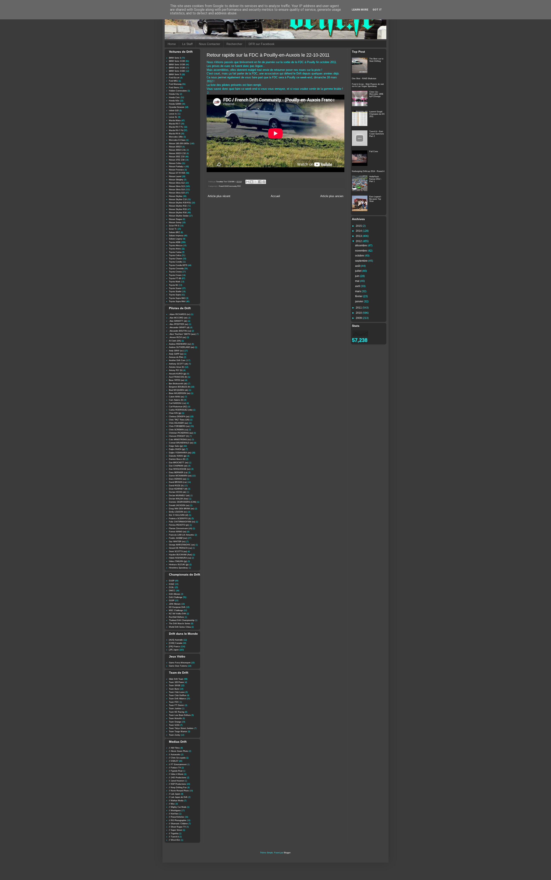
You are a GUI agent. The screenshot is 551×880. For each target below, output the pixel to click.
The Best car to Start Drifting (376, 60)
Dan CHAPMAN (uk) (178, 466)
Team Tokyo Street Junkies (181, 728)
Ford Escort (174, 78)
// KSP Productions (177, 784)
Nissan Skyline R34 (178, 213)
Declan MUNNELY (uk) (179, 495)
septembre (361, 260)
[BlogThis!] (251, 182)
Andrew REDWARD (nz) (180, 344)
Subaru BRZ (174, 232)
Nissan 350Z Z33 (176, 157)
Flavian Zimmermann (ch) (180, 528)
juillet (358, 270)
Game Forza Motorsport (179, 663)
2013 (359, 236)
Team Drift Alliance (177, 699)
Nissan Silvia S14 (177, 189)
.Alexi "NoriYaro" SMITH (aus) (182, 334)
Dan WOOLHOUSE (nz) (179, 469)
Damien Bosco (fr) (177, 459)
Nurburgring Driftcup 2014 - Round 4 (368, 171)
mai (357, 281)
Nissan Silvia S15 (177, 193)
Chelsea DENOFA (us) (179, 416)
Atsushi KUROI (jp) (177, 374)
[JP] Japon (174, 650)
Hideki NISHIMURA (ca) (180, 558)
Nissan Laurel (175, 176)
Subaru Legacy (175, 239)
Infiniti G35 (174, 111)
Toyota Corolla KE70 (178, 265)
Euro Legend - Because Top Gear (375, 199)
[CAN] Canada (175, 643)
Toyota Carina (175, 252)
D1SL (171, 587)
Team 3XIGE (174, 685)
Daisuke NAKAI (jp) (177, 456)
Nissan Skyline (175, 196)
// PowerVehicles (176, 817)
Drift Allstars (174, 594)
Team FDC (174, 702)
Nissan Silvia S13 (177, 186)
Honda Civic (174, 97)
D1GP (171, 581)
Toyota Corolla (175, 262)
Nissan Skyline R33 (178, 209)
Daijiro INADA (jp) (177, 449)
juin (357, 276)
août (358, 265)
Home (172, 44)
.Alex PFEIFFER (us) (178, 324)
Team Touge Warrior (178, 731)
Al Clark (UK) (175, 341)
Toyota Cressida (176, 268)
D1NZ (171, 584)
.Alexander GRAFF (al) (179, 327)
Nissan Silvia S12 (177, 183)
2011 (359, 307)
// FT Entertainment (178, 764)
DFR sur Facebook (261, 44)
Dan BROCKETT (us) (178, 463)
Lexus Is (173, 114)
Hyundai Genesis (176, 107)
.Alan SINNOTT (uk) (178, 321)
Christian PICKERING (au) (181, 433)
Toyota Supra (175, 295)
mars (358, 291)
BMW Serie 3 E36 (177, 64)
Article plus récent (219, 196)
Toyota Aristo (175, 249)
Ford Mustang (175, 84)
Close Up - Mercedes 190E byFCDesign (376, 94)
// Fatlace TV (175, 768)
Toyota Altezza (175, 245)
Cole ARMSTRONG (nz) (180, 439)
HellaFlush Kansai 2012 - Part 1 (375, 179)
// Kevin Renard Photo (179, 791)
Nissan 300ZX (175, 147)
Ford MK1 (173, 81)
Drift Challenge (175, 597)
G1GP (171, 600)
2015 (359, 225)
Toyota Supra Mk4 (177, 301)
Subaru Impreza (176, 236)
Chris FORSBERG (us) (179, 426)
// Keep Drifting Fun (178, 787)
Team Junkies (175, 708)
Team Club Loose (177, 692)
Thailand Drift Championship (181, 620)
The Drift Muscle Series (179, 623)
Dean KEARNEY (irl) (178, 489)
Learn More (360, 9)
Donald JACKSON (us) (179, 505)
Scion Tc (173, 229)
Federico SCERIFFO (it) (180, 518)
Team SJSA (174, 725)
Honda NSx (174, 101)
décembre (361, 245)
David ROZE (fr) (176, 486)
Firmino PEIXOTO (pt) (179, 525)
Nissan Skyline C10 (178, 199)
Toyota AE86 (174, 242)
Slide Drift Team (176, 679)
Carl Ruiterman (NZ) (178, 407)
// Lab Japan (174, 794)
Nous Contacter (209, 44)
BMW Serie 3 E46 (177, 68)
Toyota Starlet (175, 291)
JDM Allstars (175, 604)
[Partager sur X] (256, 182)
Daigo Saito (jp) (176, 446)
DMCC (172, 591)
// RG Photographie (177, 820)
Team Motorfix (175, 718)
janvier (359, 301)
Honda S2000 (175, 104)
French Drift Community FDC (230, 186)
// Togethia (173, 833)
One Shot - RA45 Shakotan (364, 78)
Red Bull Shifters (176, 617)
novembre (361, 250)
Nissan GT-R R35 (177, 173)
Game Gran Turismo (178, 666)
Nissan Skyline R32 (178, 206)
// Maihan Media (176, 801)
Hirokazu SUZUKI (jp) (179, 565)
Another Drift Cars (177, 360)
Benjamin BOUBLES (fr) (179, 387)
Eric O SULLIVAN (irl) (178, 515)
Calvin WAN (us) (176, 397)
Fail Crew (373, 151)
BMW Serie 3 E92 (177, 71)
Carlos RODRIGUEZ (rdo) (180, 410)
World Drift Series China (180, 627)
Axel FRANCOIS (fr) (178, 377)
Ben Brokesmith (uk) (178, 384)
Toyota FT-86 (175, 278)
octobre (360, 255)
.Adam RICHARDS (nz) (179, 314)
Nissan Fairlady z (177, 166)
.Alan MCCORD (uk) (178, 318)
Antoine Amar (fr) (176, 367)
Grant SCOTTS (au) (178, 551)
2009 (359, 318)
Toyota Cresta (175, 272)
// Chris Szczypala (177, 758)
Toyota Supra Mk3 (177, 298)
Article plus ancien (331, 196)
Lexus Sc (173, 117)
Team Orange (175, 722)
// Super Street (175, 830)
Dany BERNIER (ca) (178, 472)
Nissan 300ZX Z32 (177, 153)
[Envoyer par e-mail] (247, 182)
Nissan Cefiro (175, 163)
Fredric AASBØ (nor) (178, 538)
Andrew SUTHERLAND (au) (181, 347)
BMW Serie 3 (175, 58)
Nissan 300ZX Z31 (177, 150)
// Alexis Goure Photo (178, 751)
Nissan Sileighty (176, 180)
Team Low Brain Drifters (180, 715)
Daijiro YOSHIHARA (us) (180, 453)
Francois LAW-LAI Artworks (181, 535)
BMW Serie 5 (175, 74)
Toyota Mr (173, 285)
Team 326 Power (176, 682)
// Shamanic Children (178, 824)
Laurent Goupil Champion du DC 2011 (377, 114)
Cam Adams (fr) (176, 400)
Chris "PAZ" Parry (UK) (179, 420)
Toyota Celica (175, 255)
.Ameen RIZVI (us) (177, 337)
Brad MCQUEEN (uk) (178, 390)
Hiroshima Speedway (178, 568)
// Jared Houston (176, 781)
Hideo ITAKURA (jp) (178, 561)
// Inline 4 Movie (176, 774)
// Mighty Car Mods (177, 807)
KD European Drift (177, 607)
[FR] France (174, 646)
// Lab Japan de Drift (178, 797)
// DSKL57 (173, 761)
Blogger (287, 853)
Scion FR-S (174, 226)
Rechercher (234, 44)
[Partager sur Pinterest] (264, 182)
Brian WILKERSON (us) (179, 393)
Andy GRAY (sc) (176, 351)
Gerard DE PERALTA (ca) (180, 548)
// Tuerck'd (174, 837)
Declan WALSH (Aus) (178, 499)
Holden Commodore (178, 91)
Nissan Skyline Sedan (179, 216)
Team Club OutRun (177, 695)
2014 (359, 230)
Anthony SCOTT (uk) (178, 364)
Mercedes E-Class (177, 140)
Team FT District (176, 705)
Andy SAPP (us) (176, 354)
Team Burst (174, 689)
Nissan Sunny (175, 222)
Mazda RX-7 (174, 124)
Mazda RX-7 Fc (176, 127)
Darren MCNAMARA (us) (180, 476)
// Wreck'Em (174, 840)
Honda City (174, 94)
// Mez (172, 804)
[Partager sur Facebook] (260, 182)
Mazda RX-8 (174, 134)
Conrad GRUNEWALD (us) (181, 443)
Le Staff (187, 44)
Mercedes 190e (176, 137)
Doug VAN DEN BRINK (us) (181, 509)
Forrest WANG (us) (177, 532)
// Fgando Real (175, 771)
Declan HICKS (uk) (177, 492)
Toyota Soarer (175, 288)
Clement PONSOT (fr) (179, 436)
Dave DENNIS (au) (177, 479)
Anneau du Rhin (176, 357)
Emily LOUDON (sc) (178, 512)
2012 (359, 241)
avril (358, 286)
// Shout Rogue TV (177, 827)
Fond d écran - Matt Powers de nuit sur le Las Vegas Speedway (368, 85)
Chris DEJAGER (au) (178, 423)
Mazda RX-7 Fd (176, 130)
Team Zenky (174, 735)
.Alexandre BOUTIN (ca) (180, 331)
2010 (359, 312)
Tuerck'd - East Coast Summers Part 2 (376, 133)
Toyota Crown (175, 275)
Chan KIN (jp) (175, 413)
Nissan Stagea (175, 219)
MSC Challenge (176, 610)
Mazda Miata (175, 120)
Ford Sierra (174, 87)
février (359, 296)
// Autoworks (174, 754)
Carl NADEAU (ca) (177, 403)
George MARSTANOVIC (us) (182, 545)
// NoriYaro (173, 814)
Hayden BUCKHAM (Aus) (180, 555)
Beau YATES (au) (176, 380)
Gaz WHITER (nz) (177, 541)
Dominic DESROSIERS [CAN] (182, 502)
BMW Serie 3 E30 (177, 61)
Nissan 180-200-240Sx (179, 143)
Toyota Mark (174, 282)
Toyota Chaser (175, 259)
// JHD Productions (177, 778)
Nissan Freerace (176, 170)
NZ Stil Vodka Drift (177, 614)
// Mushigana (175, 810)
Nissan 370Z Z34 (176, 160)
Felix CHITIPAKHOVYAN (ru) (182, 522)
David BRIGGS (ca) (178, 482)
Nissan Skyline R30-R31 (180, 203)
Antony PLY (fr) (176, 370)
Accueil (275, 196)
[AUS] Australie (176, 640)
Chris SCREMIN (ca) (178, 430)
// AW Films (174, 748)
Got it (377, 9)
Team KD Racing (176, 712)
